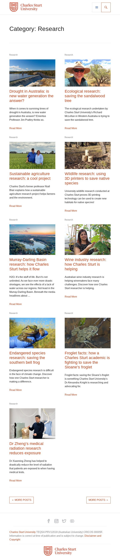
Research (13, 54)
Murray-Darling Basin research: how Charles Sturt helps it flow (29, 264)
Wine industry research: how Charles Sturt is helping (85, 264)
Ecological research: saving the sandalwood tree (85, 96)
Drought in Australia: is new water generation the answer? (31, 96)
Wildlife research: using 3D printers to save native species (87, 178)
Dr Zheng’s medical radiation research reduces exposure (26, 448)
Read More (15, 128)
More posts (23, 500)
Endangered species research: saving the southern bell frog (27, 358)
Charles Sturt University (22, 532)
